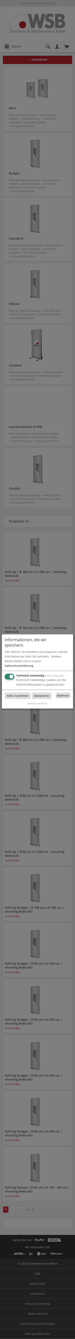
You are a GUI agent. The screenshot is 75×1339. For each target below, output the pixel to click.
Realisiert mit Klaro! (37, 703)
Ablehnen (63, 695)
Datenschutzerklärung (19, 665)
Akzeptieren (41, 696)
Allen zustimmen (17, 696)
